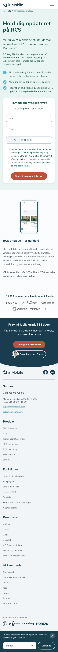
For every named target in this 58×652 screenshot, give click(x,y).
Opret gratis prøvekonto (29, 344)
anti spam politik (21, 165)
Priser (5, 582)
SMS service (9, 454)
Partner (6, 598)
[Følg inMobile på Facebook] (45, 372)
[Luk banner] (52, 636)
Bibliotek (7, 539)
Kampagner (8, 481)
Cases (6, 529)
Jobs (5, 587)
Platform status (10, 603)
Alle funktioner (10, 507)
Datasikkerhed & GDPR (14, 577)
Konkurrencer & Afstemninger (17, 502)
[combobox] (13, 140)
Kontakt (6, 593)
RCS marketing (10, 449)
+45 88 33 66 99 (13, 393)
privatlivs (46, 162)
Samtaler (7, 497)
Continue (46, 645)
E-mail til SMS (10, 492)
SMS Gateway (10, 428)
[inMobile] (8, 11)
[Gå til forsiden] (13, 5)
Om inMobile (9, 572)
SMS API (7, 459)
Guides (6, 534)
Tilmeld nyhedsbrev (12, 550)
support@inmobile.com (14, 406)
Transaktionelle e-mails (14, 438)
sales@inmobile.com (13, 411)
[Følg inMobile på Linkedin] (52, 372)
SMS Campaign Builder (14, 555)
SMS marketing (10, 444)
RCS (5, 433)
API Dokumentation (12, 545)
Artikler (6, 524)
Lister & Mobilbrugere (13, 476)
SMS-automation (11, 486)
